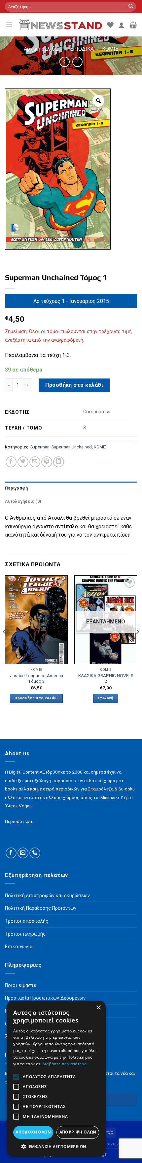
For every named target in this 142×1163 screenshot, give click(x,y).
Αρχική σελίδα (41, 49)
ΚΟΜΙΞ (110, 49)
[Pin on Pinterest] (46, 461)
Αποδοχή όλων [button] (33, 1132)
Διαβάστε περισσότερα (65, 1064)
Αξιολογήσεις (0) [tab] (23, 501)
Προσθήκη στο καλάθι (74, 385)
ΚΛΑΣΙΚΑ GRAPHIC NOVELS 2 (105, 678)
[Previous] (4, 645)
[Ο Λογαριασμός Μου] (121, 25)
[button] (56, 1146)
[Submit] (131, 7)
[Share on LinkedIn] (58, 461)
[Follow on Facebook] (11, 852)
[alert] (56, 1078)
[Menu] (9, 25)
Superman (40, 446)
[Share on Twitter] (23, 461)
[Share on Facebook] (11, 461)
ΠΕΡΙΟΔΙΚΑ (80, 49)
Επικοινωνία (110, 1144)
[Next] (137, 645)
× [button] (98, 1007)
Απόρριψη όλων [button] (77, 1132)
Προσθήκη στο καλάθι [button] (36, 698)
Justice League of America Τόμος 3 (36, 678)
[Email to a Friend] (34, 461)
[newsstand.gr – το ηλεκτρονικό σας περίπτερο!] (60, 25)
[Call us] (34, 852)
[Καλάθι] (133, 25)
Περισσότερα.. (19, 821)
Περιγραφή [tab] (16, 488)
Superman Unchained (72, 446)
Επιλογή (105, 698)
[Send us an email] (23, 852)
